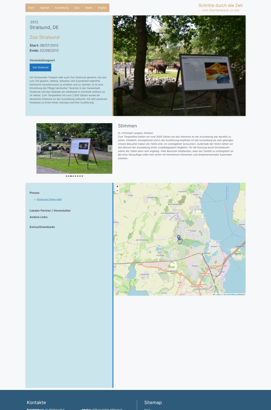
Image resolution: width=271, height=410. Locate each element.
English (102, 7)
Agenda (44, 7)
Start (31, 7)
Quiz (76, 7)
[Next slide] (110, 148)
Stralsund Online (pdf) (49, 199)
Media (88, 7)
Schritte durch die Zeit (221, 5)
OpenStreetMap (229, 294)
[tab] (66, 176)
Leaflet (217, 294)
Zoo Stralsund (40, 67)
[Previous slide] (38, 148)
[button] (179, 238)
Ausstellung (61, 7)
